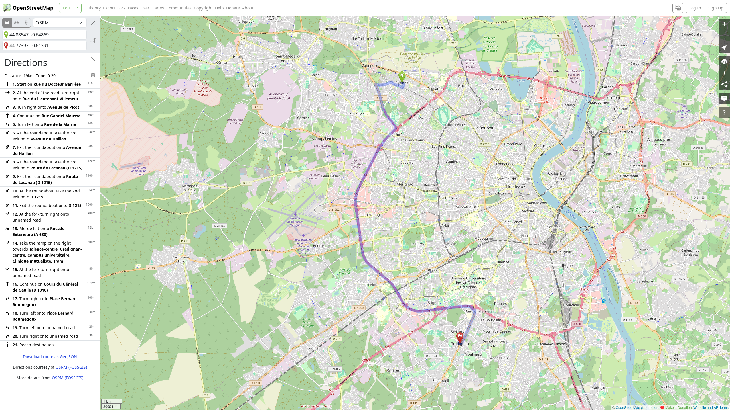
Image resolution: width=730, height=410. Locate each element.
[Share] (724, 84)
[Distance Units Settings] (93, 75)
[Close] (93, 23)
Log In (695, 8)
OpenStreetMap (33, 7)
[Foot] (26, 23)
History (94, 8)
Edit (66, 8)
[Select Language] (677, 8)
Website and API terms (711, 407)
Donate (233, 8)
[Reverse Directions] (93, 40)
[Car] (7, 23)
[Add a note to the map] (724, 98)
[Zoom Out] (724, 35)
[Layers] (724, 61)
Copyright (203, 8)
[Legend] (724, 72)
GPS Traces (127, 8)
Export (109, 8)
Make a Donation (678, 407)
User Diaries (152, 8)
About (248, 8)
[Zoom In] (724, 24)
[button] (401, 77)
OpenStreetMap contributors (637, 407)
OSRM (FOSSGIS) (71, 367)
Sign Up (715, 8)
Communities (179, 8)
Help (219, 8)
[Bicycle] (16, 23)
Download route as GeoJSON (50, 356)
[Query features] (724, 112)
